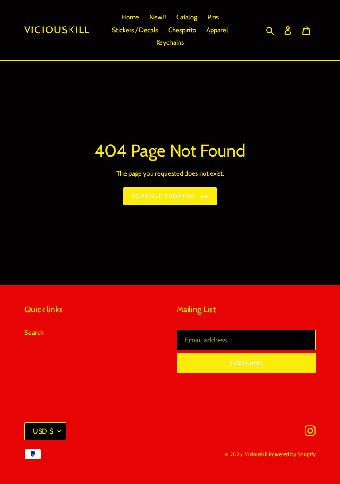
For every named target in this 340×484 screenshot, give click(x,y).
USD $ (43, 431)
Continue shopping (163, 196)
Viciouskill (57, 30)
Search (34, 333)
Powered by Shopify (292, 454)
